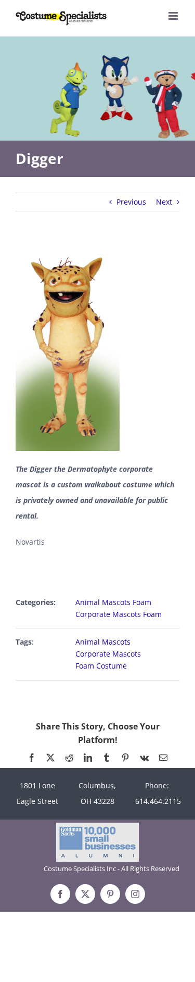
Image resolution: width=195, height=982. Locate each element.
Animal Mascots (103, 642)
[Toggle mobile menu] (173, 15)
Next (164, 202)
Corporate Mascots (108, 654)
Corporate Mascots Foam (118, 614)
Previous (131, 202)
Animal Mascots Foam (113, 602)
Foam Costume (101, 666)
